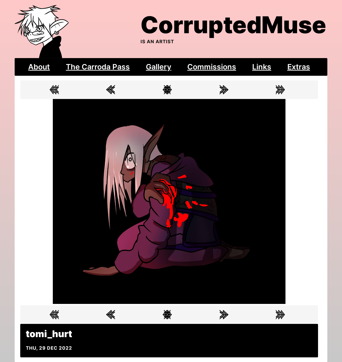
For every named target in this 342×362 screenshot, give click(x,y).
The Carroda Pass (98, 66)
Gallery (158, 66)
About (39, 66)
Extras (298, 66)
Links (261, 66)
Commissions (211, 66)
